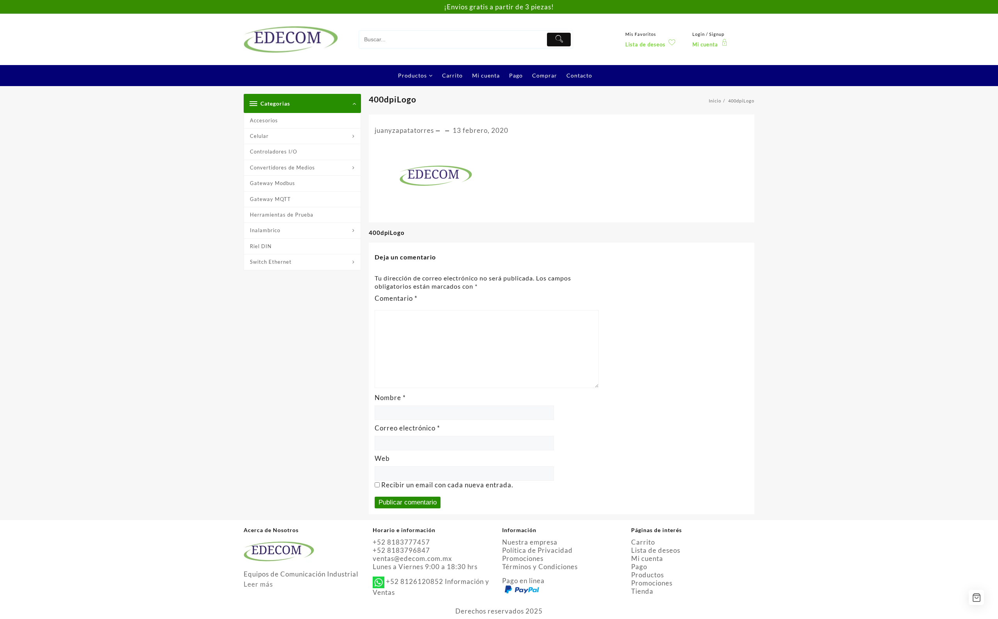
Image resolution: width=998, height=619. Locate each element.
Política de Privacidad (537, 550)
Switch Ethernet (271, 262)
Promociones (522, 558)
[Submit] (559, 39)
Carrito (643, 542)
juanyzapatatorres (404, 130)
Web (382, 458)
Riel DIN (261, 246)
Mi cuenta (647, 558)
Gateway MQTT (270, 199)
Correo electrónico (407, 428)
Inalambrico (265, 230)
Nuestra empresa (529, 542)
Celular (259, 136)
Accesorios (264, 120)
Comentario (396, 298)
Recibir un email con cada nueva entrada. (447, 485)
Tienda (642, 591)
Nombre (390, 397)
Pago (639, 567)
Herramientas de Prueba (281, 215)
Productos (647, 575)
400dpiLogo (392, 99)
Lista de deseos (655, 550)
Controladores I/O (273, 151)
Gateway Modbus (272, 183)
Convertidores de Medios (282, 167)
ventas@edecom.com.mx (412, 558)
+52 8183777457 (401, 542)
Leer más (258, 584)
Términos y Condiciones (540, 567)
